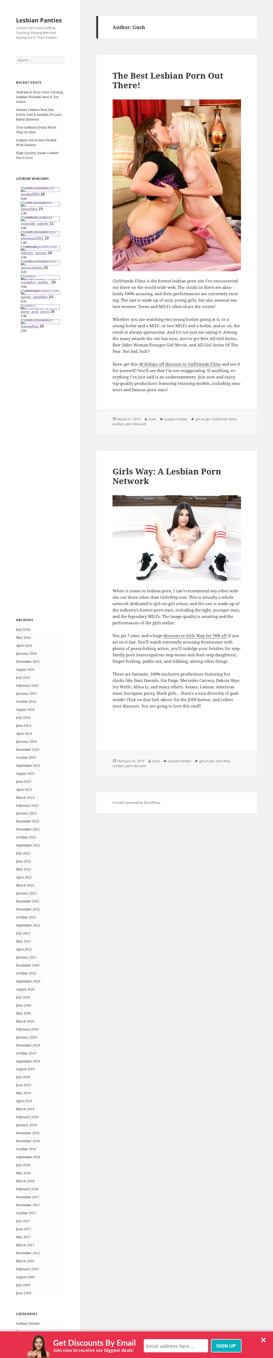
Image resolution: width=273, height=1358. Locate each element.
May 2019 (23, 1093)
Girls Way (223, 761)
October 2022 (26, 837)
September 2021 (28, 925)
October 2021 (26, 917)
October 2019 (26, 1053)
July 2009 (23, 1285)
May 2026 (23, 637)
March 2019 (25, 1109)
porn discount (136, 424)
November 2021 (28, 909)
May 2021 (23, 941)
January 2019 (26, 1125)
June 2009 (23, 1293)
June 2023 (23, 781)
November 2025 (28, 661)
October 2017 (26, 1213)
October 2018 (26, 1149)
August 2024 (25, 709)
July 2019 (23, 1077)
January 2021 (26, 957)
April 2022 (24, 877)
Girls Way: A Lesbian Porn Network (167, 476)
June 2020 (23, 1005)
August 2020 (25, 989)
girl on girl (202, 419)
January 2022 (26, 893)
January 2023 (26, 813)
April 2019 (24, 1101)
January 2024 (26, 741)
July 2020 (23, 997)
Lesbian (118, 424)
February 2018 (27, 1189)
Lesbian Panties (39, 20)
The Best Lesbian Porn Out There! (168, 80)
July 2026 (23, 629)
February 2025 (27, 685)
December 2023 (27, 749)
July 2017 (23, 1221)
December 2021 (27, 901)
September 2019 (28, 1061)
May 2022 (23, 869)
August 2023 (25, 773)
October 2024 (26, 701)
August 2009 (25, 1277)
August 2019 (25, 1069)
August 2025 (25, 669)
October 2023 (26, 757)
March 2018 (25, 1181)
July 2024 (23, 717)
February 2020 (27, 1029)
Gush (152, 419)
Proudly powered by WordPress (136, 802)
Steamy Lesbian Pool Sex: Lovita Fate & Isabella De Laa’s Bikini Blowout (39, 114)
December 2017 (27, 1197)
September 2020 (28, 981)
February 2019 (27, 1117)
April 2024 (24, 733)
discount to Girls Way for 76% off (195, 635)
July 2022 (23, 853)
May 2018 (23, 1173)
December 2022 (27, 821)
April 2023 (24, 789)
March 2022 (25, 885)
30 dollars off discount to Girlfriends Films (180, 364)
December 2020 (27, 965)
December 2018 (27, 1133)
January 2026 (26, 653)
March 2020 (25, 1021)
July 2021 (23, 933)
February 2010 (27, 1269)
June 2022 (23, 861)
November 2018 (28, 1141)
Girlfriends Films (224, 419)
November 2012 (28, 1253)
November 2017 (28, 1205)
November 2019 (28, 1045)
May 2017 (23, 1237)
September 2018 (28, 1157)
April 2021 (24, 949)
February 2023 (27, 805)
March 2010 (25, 1261)
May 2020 (23, 1013)
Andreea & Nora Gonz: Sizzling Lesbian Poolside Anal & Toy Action (39, 97)
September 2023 (28, 765)
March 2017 (25, 1245)
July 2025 (23, 677)
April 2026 (24, 645)
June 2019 (23, 1085)
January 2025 (26, 693)
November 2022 (28, 829)
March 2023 (25, 797)
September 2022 (28, 845)
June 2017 (23, 1229)
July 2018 (23, 1165)
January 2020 (26, 1037)
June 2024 (23, 725)
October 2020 (26, 973)
